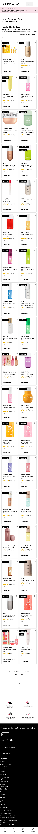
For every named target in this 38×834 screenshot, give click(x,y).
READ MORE (32, 31)
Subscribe (5, 734)
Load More (19, 684)
